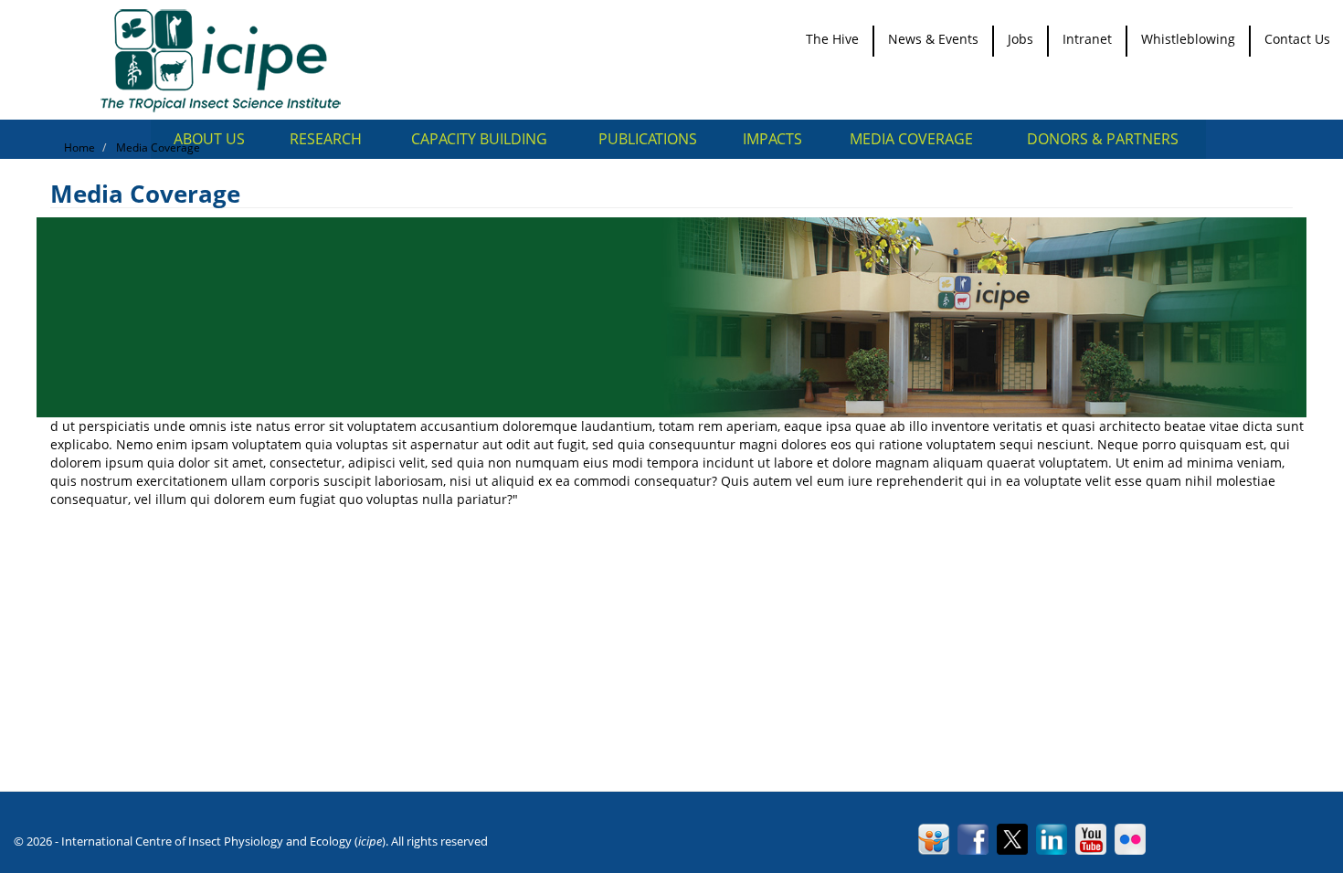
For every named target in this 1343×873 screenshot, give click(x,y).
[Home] (227, 59)
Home (79, 147)
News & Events (933, 38)
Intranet (1087, 38)
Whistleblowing (1188, 38)
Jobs (1020, 38)
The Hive (832, 38)
